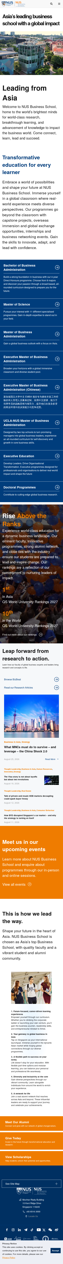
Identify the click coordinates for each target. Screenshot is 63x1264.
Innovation (8, 771)
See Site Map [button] (12, 1183)
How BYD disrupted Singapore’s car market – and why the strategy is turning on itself (30, 816)
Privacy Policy (8, 1257)
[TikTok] (32, 1229)
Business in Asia (12, 742)
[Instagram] (13, 1229)
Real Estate (26, 791)
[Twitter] (44, 1229)
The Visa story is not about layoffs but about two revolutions (20, 778)
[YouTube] (38, 1229)
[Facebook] (7, 1229)
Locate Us (33, 1216)
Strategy (26, 742)
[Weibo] (56, 1229)
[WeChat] (50, 1229)
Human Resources (44, 769)
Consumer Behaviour (45, 810)
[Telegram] (25, 1229)
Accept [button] (55, 1250)
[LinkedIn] (19, 1229)
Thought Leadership (12, 769)
